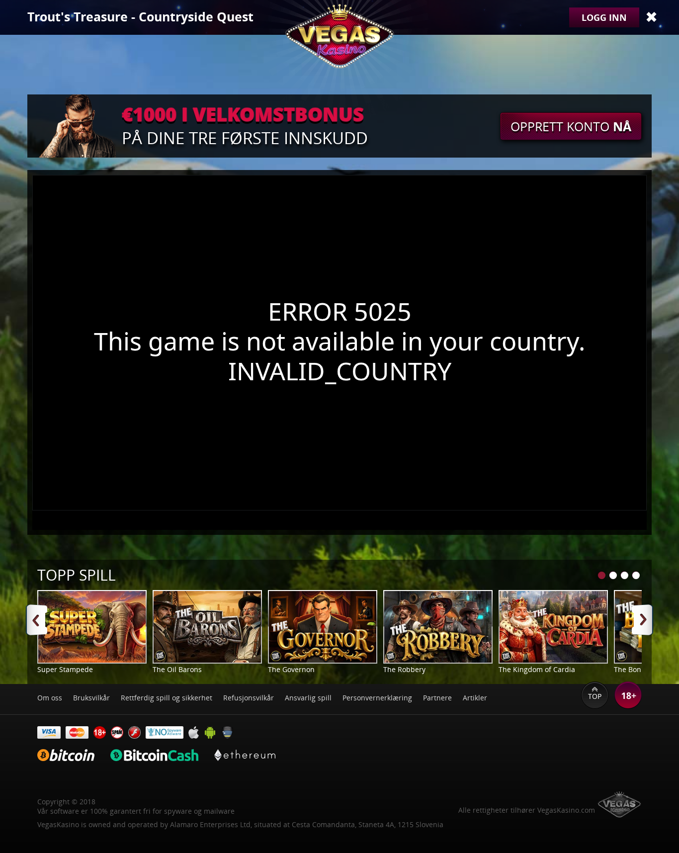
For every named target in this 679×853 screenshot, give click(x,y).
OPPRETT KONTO (570, 126)
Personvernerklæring (377, 697)
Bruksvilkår (91, 697)
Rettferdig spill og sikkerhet (166, 697)
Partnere (437, 697)
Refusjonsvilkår (248, 697)
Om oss (49, 697)
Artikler (475, 697)
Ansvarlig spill (308, 697)
